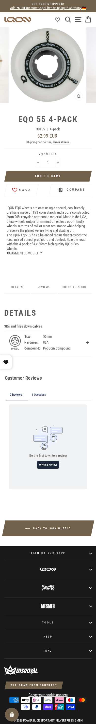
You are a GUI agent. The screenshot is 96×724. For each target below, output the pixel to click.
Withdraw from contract (34, 685)
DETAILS (17, 287)
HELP (48, 636)
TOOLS (48, 622)
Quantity (48, 153)
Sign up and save (48, 553)
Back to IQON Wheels (51, 528)
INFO (48, 650)
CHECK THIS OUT (75, 287)
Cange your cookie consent (48, 695)
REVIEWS (44, 287)
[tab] (44, 109)
